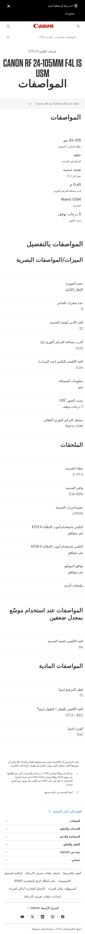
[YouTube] (22, 916)
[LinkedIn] (42, 916)
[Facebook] (62, 916)
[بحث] (78, 26)
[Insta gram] (52, 916)
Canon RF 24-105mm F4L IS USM (57, 103)
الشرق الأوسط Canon (44, 908)
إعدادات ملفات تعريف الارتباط (42, 896)
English (70, 13)
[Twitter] (32, 916)
